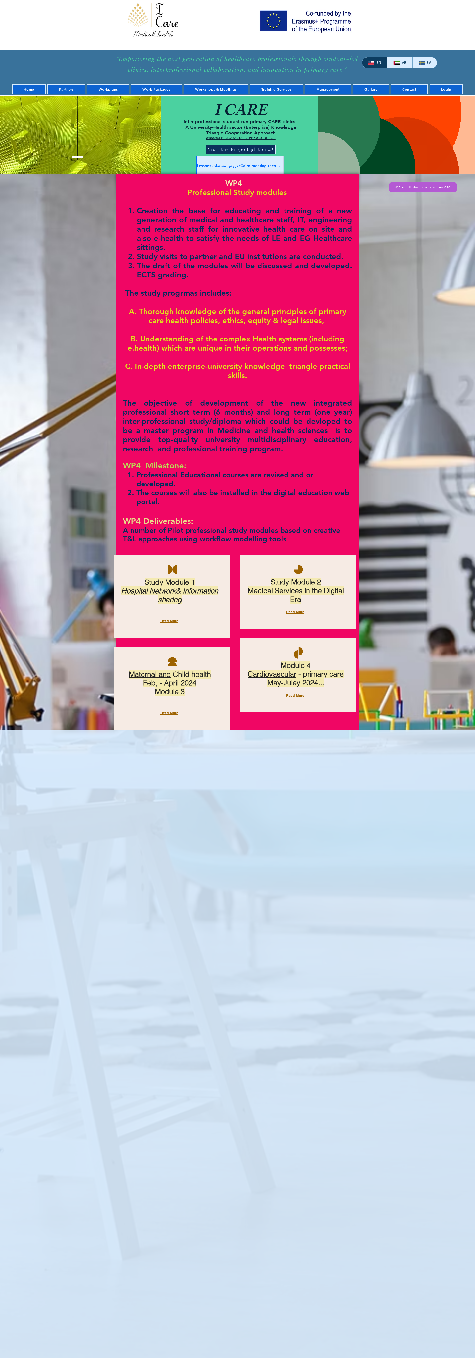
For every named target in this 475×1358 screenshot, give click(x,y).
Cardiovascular (272, 674)
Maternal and (150, 674)
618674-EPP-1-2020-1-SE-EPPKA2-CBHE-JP (241, 138)
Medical (261, 590)
